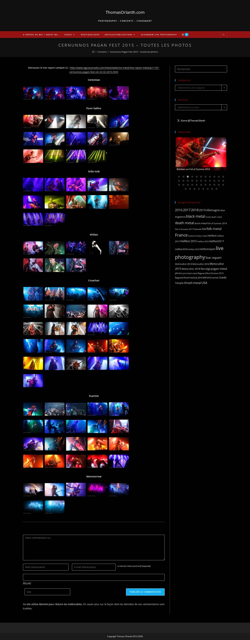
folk (204, 229)
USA (204, 282)
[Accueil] (93, 51)
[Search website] (223, 35)
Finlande (197, 229)
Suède (222, 277)
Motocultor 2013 (183, 264)
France (181, 235)
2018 (194, 210)
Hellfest (212, 235)
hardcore (192, 236)
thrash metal (192, 283)
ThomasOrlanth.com (125, 12)
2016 (178, 210)
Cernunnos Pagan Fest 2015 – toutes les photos (134, 51)
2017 (186, 210)
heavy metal (201, 236)
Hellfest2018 (181, 249)
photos (178, 273)
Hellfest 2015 (188, 241)
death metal (184, 222)
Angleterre (180, 216)
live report (213, 257)
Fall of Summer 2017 (184, 229)
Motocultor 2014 (200, 264)
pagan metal (219, 269)
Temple (179, 283)
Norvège (206, 268)
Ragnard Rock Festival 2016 (188, 277)
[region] (201, 165)
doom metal (200, 223)
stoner (215, 277)
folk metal (214, 229)
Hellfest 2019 (193, 249)
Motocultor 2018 (191, 268)
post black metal (190, 273)
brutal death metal (214, 217)
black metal (195, 216)
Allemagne (213, 210)
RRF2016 (207, 277)
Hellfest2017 (216, 241)
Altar (222, 210)
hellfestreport (207, 249)
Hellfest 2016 (203, 241)
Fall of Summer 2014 (217, 223)
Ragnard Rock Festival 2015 (211, 273)
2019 (202, 210)
